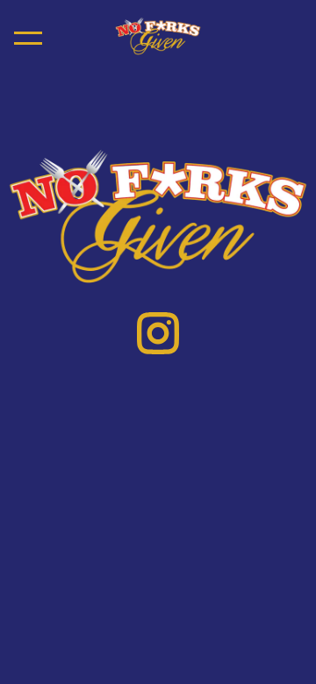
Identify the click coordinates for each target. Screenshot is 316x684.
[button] (28, 38)
